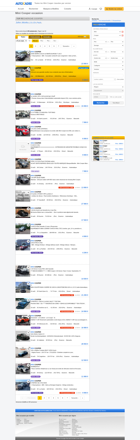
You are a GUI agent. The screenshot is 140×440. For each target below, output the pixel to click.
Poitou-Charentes (63, 433)
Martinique (74, 429)
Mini (18, 424)
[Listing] (85, 36)
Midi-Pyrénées (63, 431)
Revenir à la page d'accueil (63, 438)
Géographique (116, 20)
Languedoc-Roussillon (65, 428)
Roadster (26, 422)
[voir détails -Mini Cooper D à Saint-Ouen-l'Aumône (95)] (23, 287)
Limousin (74, 428)
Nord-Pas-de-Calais (77, 431)
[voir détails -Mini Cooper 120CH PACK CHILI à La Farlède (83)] (23, 244)
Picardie (74, 432)
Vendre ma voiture (115, 9)
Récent (35, 41)
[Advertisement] (108, 121)
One (25, 419)
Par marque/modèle (105, 20)
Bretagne (61, 423)
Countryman (20, 423)
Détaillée (94, 20)
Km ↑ (55, 41)
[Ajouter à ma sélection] (28, 52)
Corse (73, 424)
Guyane (61, 427)
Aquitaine (61, 420)
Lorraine (61, 429)
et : (108, 41)
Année (95, 55)
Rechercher (33, 9)
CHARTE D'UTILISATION (76, 410)
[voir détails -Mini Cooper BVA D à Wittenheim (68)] (23, 72)
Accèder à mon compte (77, 438)
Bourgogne (75, 422)
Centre (74, 423)
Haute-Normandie (76, 427)
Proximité (96, 94)
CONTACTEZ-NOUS (99, 410)
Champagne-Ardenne (64, 424)
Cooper (18, 422)
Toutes (23, 37)
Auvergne (74, 420)
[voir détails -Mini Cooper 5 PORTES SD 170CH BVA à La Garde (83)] (23, 385)
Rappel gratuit (82, 68)
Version (96, 72)
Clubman (19, 420)
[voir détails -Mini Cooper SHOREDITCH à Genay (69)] (23, 368)
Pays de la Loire (63, 432)
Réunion (61, 435)
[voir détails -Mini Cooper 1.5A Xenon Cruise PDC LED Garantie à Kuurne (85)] (23, 271)
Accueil (21, 9)
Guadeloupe (75, 425)
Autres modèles (28, 423)
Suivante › (66, 46)
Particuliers (47, 37)
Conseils (67, 9)
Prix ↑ (42, 41)
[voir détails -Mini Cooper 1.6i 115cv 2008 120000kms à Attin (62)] (23, 130)
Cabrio (18, 419)
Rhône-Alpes (75, 435)
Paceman (26, 420)
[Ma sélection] (101, 9)
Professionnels (35, 37)
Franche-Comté (63, 425)
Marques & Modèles (51, 9)
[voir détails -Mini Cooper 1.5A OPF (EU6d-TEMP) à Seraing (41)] (23, 179)
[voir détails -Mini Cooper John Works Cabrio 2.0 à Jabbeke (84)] (23, 336)
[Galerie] (88, 36)
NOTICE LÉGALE (88, 410)
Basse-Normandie (64, 422)
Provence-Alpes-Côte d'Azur (79, 433)
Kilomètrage (97, 49)
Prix (94, 38)
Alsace (74, 419)
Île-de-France (62, 419)
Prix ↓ (49, 41)
